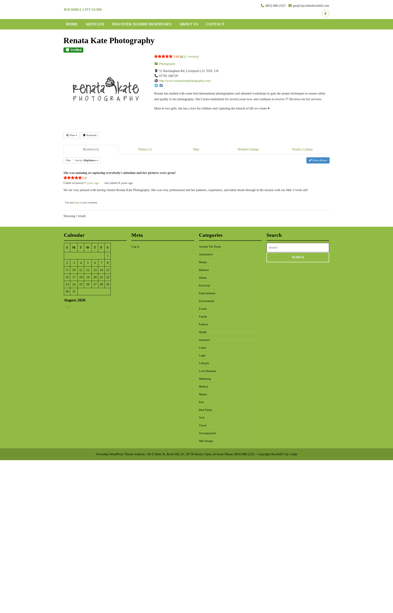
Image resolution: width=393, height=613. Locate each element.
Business (204, 270)
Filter (68, 160)
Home (72, 24)
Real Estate (205, 409)
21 (101, 277)
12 (87, 270)
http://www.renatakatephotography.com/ (185, 80)
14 (101, 270)
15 (107, 270)
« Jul (67, 307)
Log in (135, 246)
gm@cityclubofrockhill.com (311, 5)
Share (72, 135)
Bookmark (91, 135)
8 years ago (91, 183)
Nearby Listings (302, 149)
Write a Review (319, 160)
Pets (201, 402)
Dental (203, 277)
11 (80, 270)
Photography (167, 63)
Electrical (204, 285)
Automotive (206, 254)
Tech (201, 417)
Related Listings (248, 149)
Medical (203, 386)
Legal (202, 355)
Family (203, 316)
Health (203, 332)
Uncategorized (207, 433)
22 (107, 277)
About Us (188, 24)
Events (203, 308)
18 (80, 277)
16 (67, 277)
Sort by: (85, 160)
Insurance (204, 339)
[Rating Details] (182, 56)
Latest (202, 347)
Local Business (207, 371)
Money (203, 394)
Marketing (205, 378)
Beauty (203, 262)
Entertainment (207, 293)
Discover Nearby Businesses (141, 24)
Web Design (206, 441)
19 (87, 277)
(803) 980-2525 (275, 5)
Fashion (203, 324)
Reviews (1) (91, 149)
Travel (203, 425)
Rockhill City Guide (83, 9)
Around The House (210, 246)
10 (74, 270)
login (77, 202)
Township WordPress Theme (114, 454)
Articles (95, 24)
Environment (206, 301)
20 (95, 277)
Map (196, 149)
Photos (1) (145, 149)
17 (74, 277)
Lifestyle (204, 363)
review (191, 56)
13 (95, 270)
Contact (215, 24)
